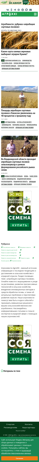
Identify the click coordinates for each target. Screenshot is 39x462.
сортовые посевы (10, 122)
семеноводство (27, 60)
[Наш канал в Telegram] (15, 9)
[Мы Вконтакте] (8, 9)
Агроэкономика (16, 261)
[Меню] (35, 14)
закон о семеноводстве (9, 179)
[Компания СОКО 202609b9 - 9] (20, 211)
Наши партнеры (28, 427)
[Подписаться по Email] (31, 9)
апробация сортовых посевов (11, 68)
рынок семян (33, 176)
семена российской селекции (13, 176)
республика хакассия (18, 125)
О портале (10, 424)
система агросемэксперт (24, 122)
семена (26, 176)
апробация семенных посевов (23, 184)
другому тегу (15, 30)
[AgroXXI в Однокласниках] (12, 9)
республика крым (7, 63)
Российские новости (9, 247)
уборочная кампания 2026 (13, 60)
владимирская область (21, 181)
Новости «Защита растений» (10, 156)
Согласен (19, 458)
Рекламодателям (10, 427)
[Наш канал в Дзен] (19, 9)
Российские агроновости (9, 48)
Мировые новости (25, 247)
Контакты (28, 424)
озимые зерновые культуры (26, 66)
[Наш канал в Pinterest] (23, 9)
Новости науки (25, 258)
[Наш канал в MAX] (27, 9)
